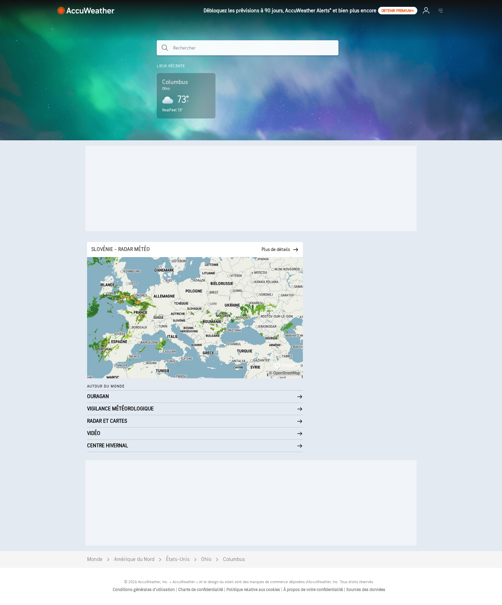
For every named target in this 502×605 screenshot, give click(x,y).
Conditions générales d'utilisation (144, 589)
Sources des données (365, 589)
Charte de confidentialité (201, 589)
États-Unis (178, 559)
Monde (94, 559)
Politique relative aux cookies (253, 589)
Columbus (234, 559)
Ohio (206, 559)
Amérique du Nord (134, 559)
